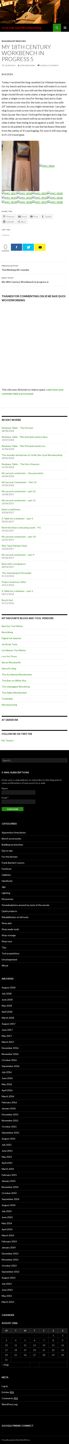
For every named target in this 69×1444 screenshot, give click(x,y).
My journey (7, 899)
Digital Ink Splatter (11, 638)
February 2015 (9, 1174)
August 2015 (8, 1138)
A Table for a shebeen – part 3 (17, 518)
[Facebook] (16, 247)
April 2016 (7, 1090)
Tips (4, 947)
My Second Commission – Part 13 (19, 482)
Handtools (7, 880)
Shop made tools (10, 929)
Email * (5, 797)
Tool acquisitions (10, 953)
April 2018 (7, 1011)
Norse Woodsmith (11, 662)
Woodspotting (9, 704)
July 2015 (7, 1144)
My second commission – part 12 (19, 491)
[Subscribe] (40, 247)
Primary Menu (65, 28)
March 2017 (8, 1041)
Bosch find (7, 600)
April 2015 (7, 1162)
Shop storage (9, 935)
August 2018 (8, 987)
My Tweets (8, 740)
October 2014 (9, 1193)
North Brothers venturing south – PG (21, 527)
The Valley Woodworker (14, 692)
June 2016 (7, 1078)
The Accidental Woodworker (17, 674)
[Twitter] (28, 247)
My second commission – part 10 (19, 536)
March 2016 (8, 1096)
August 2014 (8, 1205)
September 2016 (10, 1066)
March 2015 (8, 1168)
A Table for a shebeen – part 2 (17, 591)
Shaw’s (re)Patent (11, 509)
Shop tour (7, 941)
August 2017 (8, 1023)
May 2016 (7, 1084)
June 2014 (7, 1217)
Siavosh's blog (9, 668)
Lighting (6, 893)
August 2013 (8, 1277)
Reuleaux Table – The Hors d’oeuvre (20, 464)
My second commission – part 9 (18, 554)
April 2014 (7, 1229)
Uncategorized (9, 959)
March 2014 (8, 1235)
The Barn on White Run (14, 680)
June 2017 (7, 1029)
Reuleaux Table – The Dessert (17, 427)
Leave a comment (49, 65)
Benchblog (7, 632)
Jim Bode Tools (9, 644)
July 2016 (7, 1072)
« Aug (6, 1364)
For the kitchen (10, 856)
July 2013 (7, 1283)
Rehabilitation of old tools (15, 917)
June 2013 (7, 1289)
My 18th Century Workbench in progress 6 (25, 280)
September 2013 (10, 1271)
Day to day (7, 850)
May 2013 (7, 1295)
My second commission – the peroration (22, 473)
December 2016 (10, 1048)
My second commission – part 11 (19, 500)
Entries (8, 1392)
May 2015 (7, 1156)
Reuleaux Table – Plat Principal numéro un (23, 446)
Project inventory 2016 (14, 582)
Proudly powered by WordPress (16, 1440)
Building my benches (14, 41)
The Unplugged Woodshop (16, 686)
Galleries (6, 874)
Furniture (6, 868)
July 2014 (7, 1211)
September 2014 (10, 1199)
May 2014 (7, 1223)
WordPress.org (10, 1404)
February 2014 (9, 1241)
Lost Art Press (9, 656)
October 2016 (9, 1060)
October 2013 (9, 1265)
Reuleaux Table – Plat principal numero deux (25, 436)
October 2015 (9, 1126)
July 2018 (7, 993)
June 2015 (7, 1150)
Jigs (4, 886)
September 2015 (10, 1132)
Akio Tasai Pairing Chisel (14, 545)
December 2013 (10, 1253)
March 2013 (8, 1301)
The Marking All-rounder (15, 267)
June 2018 (7, 999)
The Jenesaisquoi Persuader (16, 572)
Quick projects (9, 911)
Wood (5, 965)
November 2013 (10, 1259)
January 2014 (9, 1247)
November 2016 (10, 1054)
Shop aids (7, 923)
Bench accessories (11, 838)
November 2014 (10, 1187)
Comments (10, 1398)
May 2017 (7, 1035)
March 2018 (8, 1017)
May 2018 (7, 1005)
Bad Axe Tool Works (12, 626)
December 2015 (10, 1114)
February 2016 (9, 1102)
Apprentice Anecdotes (14, 832)
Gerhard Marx (27, 65)
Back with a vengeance (14, 563)
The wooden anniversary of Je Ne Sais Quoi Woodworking (32, 455)
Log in (5, 1386)
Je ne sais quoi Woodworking (21, 28)
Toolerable (7, 698)
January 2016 (9, 1108)
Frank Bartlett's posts (13, 862)
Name (5, 788)
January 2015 (9, 1181)
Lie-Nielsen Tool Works (14, 650)
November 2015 (10, 1120)
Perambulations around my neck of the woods (25, 905)
